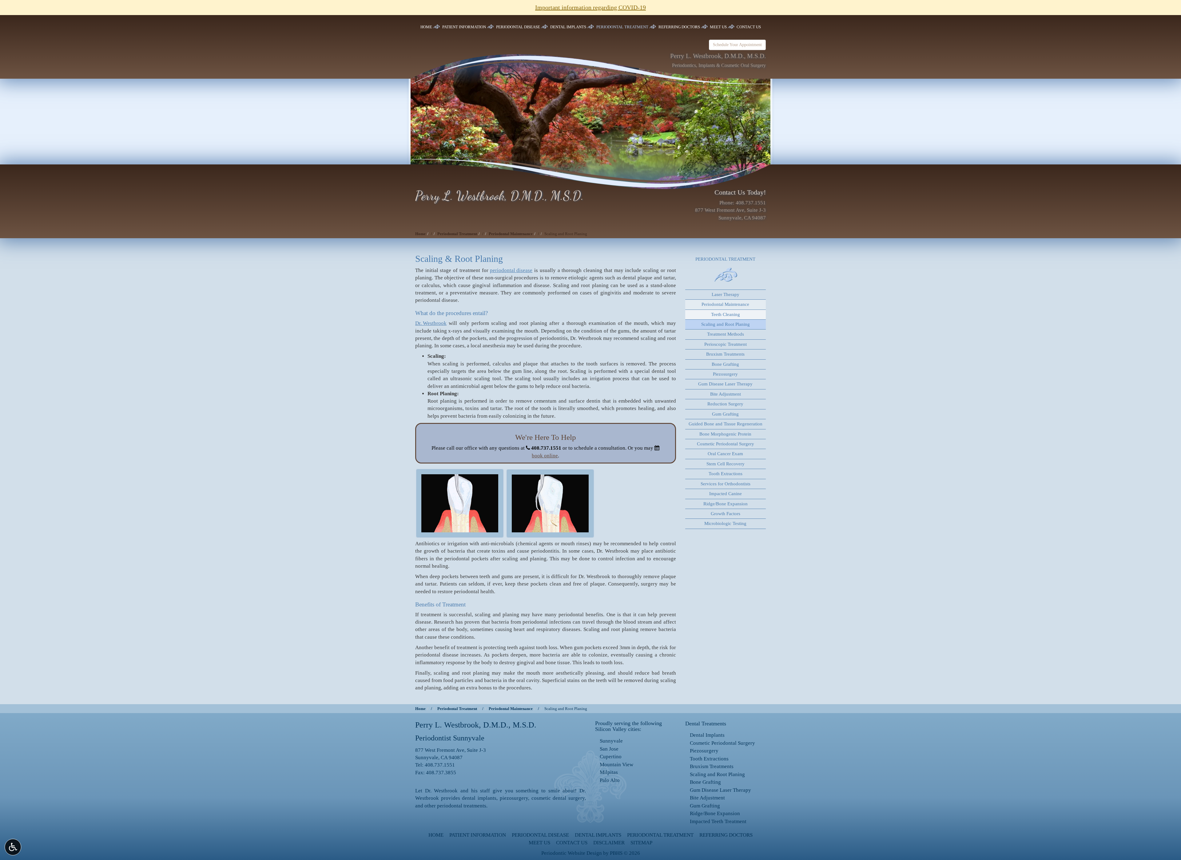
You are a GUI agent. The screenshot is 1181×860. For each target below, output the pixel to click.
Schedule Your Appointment (737, 44)
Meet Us (718, 27)
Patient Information (464, 27)
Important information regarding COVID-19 (590, 7)
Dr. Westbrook (431, 323)
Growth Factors (725, 513)
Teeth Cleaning (725, 314)
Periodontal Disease (518, 27)
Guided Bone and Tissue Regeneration (725, 423)
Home (426, 27)
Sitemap (641, 843)
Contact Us (749, 27)
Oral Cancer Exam (725, 453)
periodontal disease (511, 270)
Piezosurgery (725, 374)
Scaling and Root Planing (725, 324)
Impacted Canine (725, 493)
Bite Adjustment (725, 394)
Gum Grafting (725, 414)
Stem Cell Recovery (725, 463)
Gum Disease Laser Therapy (725, 383)
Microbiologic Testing (725, 523)
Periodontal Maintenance (511, 233)
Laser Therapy (725, 294)
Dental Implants (568, 27)
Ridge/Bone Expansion (725, 503)
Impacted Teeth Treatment (718, 821)
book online (545, 456)
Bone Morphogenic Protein (725, 434)
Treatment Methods (725, 334)
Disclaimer (609, 843)
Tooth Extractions (725, 473)
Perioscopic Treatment (725, 344)
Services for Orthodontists (725, 483)
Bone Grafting (725, 364)
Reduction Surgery (725, 403)
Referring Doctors (679, 27)
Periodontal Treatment (622, 27)
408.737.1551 (751, 203)
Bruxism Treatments (725, 354)
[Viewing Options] (13, 847)
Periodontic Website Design (571, 853)
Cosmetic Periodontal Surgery (725, 443)
